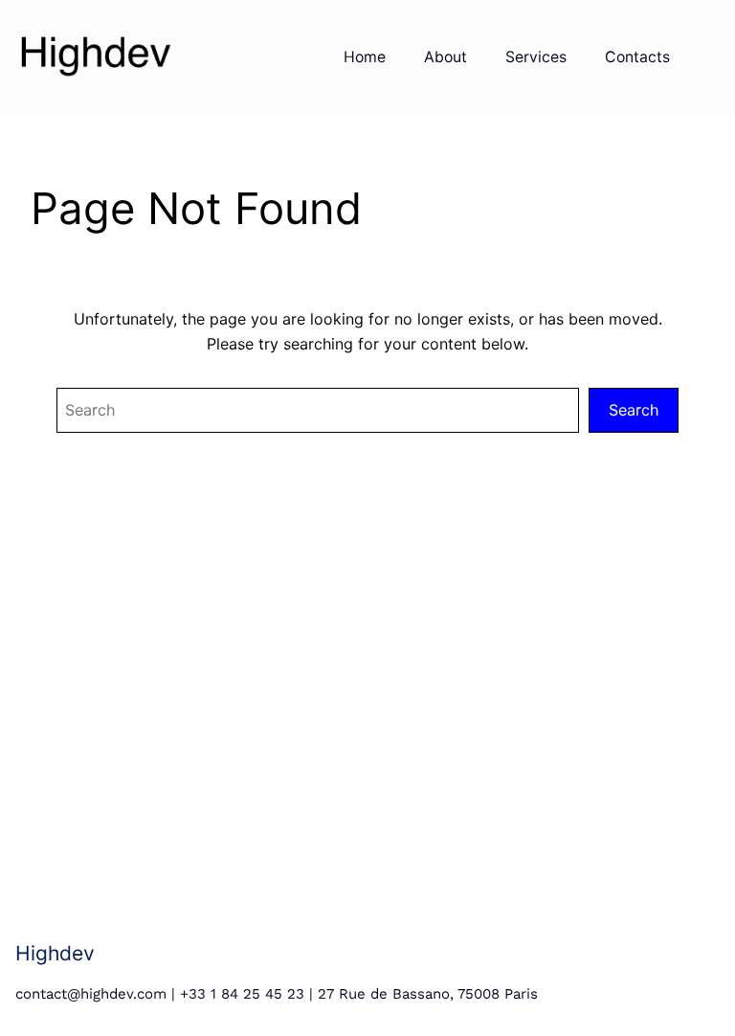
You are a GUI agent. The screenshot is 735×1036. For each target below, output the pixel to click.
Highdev (55, 952)
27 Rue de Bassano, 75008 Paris (428, 993)
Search (633, 409)
